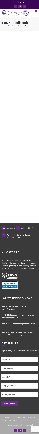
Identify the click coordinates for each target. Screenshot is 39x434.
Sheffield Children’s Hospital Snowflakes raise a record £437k (18, 316)
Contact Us (11, 228)
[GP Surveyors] (15, 13)
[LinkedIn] (24, 6)
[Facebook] (15, 6)
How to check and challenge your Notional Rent (18, 325)
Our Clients (12, 26)
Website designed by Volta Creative (21, 425)
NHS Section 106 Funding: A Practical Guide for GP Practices (19, 307)
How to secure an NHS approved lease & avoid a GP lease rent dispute (17, 333)
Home (4, 26)
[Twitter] (20, 6)
